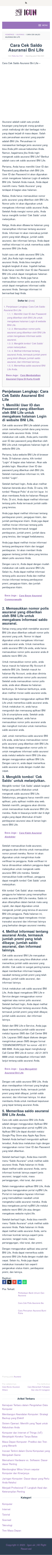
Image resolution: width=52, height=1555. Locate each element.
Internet (6, 1509)
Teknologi (7, 1525)
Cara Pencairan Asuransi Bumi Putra (32, 1312)
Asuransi (17, 1376)
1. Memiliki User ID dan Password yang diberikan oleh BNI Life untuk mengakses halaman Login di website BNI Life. (26, 319)
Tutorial (6, 1514)
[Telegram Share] (19, 1282)
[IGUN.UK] (26, 12)
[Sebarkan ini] (4, 1282)
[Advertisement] (26, 93)
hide (32, 300)
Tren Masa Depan (11, 1530)
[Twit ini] (9, 1282)
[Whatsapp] (24, 1282)
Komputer (7, 1504)
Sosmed (6, 1520)
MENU (45, 25)
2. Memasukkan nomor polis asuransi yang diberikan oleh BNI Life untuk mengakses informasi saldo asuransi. (26, 334)
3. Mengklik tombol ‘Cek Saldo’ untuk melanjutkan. (25, 345)
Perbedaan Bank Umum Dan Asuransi (31, 1294)
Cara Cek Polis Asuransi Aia (31, 1303)
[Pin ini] (14, 1282)
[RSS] (26, 3)
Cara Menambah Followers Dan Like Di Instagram (39, 1386)
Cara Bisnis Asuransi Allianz (11, 1386)
